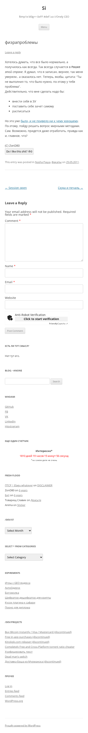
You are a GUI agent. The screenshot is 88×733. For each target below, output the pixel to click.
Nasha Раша (42, 162)
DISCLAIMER (44, 485)
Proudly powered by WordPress (23, 725)
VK (6, 416)
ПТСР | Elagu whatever (19, 485)
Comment (13, 221)
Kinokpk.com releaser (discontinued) (27, 642)
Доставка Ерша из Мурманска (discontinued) (33, 661)
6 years (23, 490)
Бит (7, 495)
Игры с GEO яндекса (17, 583)
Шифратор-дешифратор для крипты (28, 597)
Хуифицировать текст (19, 652)
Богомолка (12, 593)
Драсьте (36, 500)
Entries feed (12, 691)
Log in (8, 686)
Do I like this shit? (19, 151)
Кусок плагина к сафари (20, 602)
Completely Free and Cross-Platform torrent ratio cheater (39, 647)
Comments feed (14, 696)
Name (10, 266)
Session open (16, 188)
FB (6, 411)
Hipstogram (12, 426)
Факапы (57, 162)
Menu (44, 26)
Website (10, 298)
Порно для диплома (17, 607)
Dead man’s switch (16, 656)
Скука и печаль (70, 188)
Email (10, 282)
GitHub (9, 406)
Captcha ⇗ (58, 323)
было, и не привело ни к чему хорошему (49, 121)
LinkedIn (10, 421)
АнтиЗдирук (12, 588)
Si (44, 8)
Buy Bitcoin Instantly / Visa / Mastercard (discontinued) (38, 632)
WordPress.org (14, 701)
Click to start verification (41, 319)
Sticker (21, 505)
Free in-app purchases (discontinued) (27, 637)
